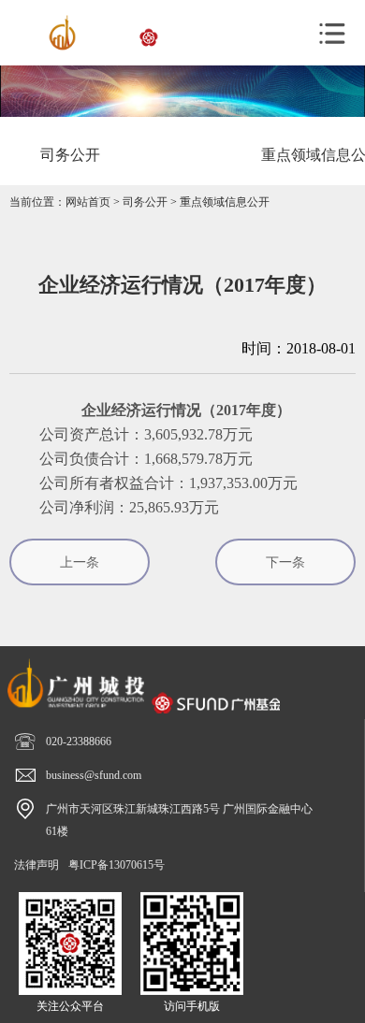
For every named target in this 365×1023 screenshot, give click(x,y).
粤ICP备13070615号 (116, 865)
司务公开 (145, 202)
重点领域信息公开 (225, 202)
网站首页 (88, 202)
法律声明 (36, 865)
